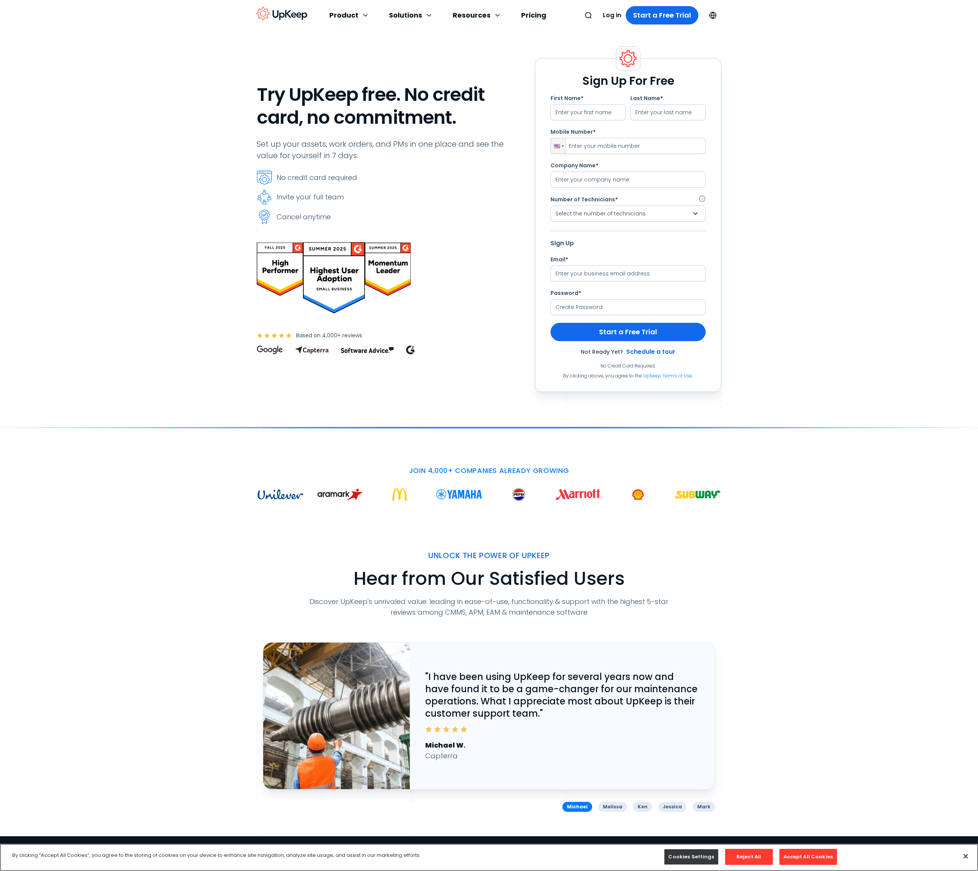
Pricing (533, 15)
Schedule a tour (650, 351)
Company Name (574, 165)
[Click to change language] (712, 15)
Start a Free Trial (662, 15)
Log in (612, 15)
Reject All (749, 856)
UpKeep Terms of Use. (668, 375)
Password (566, 293)
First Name (567, 98)
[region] (489, 857)
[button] (558, 146)
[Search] (588, 15)
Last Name (646, 98)
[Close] (965, 856)
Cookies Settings (691, 856)
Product (343, 15)
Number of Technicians (584, 199)
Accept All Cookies (808, 856)
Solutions (405, 15)
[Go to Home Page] (282, 13)
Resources (472, 15)
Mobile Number (573, 132)
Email (559, 259)
